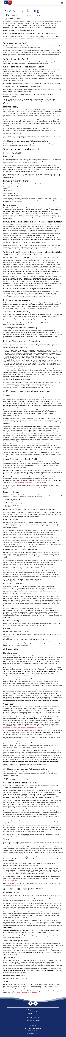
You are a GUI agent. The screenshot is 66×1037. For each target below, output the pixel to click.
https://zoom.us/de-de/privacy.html (33, 988)
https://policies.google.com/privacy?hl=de (19, 836)
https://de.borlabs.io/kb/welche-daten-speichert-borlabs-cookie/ (27, 482)
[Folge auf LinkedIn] (35, 1003)
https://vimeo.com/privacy (10, 880)
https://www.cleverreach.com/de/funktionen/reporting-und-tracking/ (23, 727)
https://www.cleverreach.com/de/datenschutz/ (16, 766)
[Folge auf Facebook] (30, 1003)
